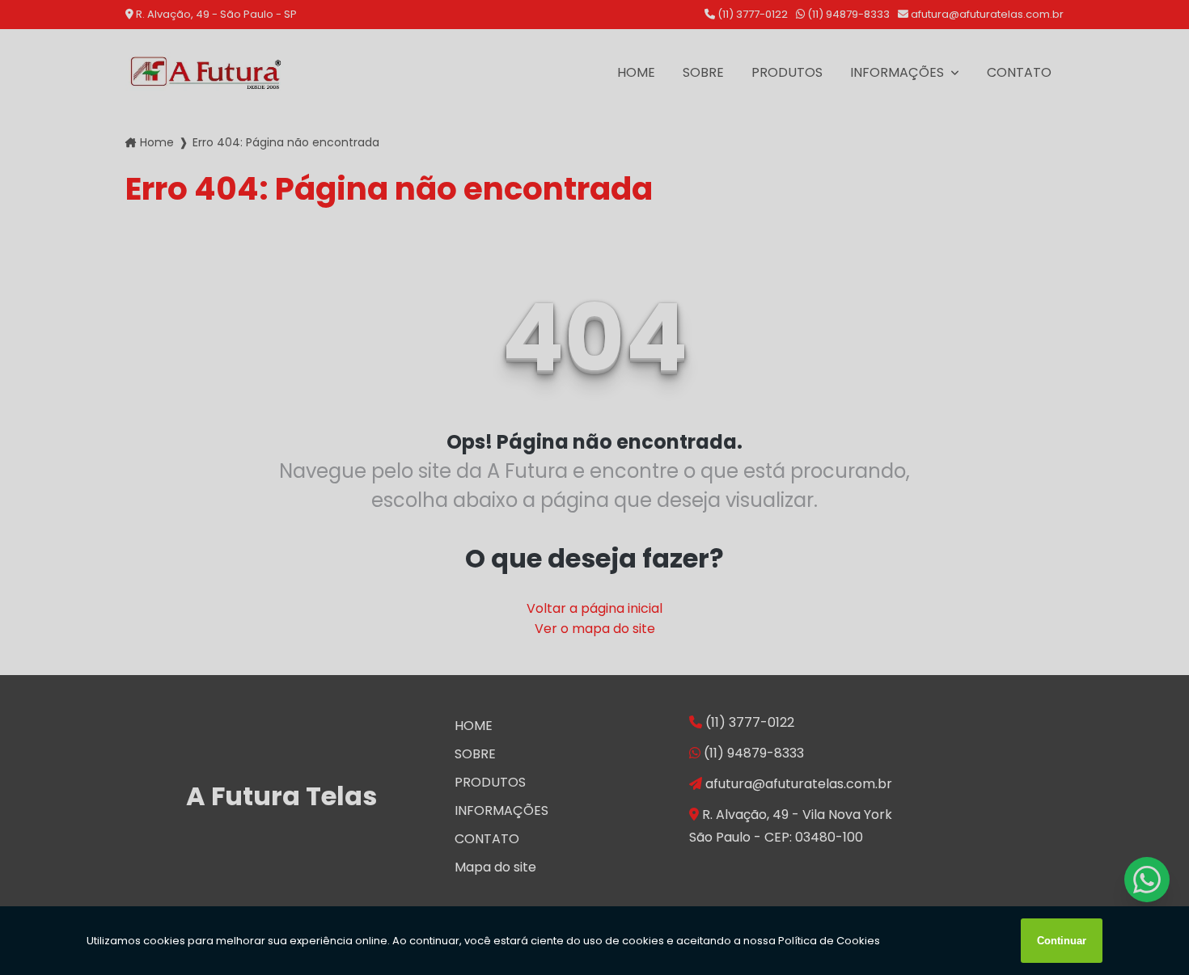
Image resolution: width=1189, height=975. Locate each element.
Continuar (1061, 941)
